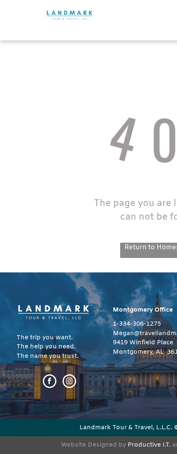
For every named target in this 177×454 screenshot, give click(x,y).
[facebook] (49, 382)
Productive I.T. (149, 445)
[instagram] (69, 382)
